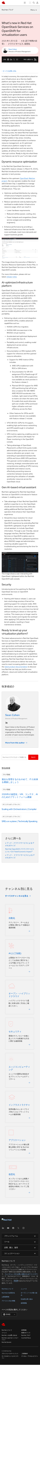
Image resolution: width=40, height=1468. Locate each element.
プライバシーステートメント (10, 1353)
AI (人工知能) (15, 953)
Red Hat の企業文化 (8, 1293)
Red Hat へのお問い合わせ (9, 1335)
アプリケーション (17, 1140)
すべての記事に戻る (9, 71)
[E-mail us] (17, 59)
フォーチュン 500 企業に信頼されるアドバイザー (21, 1274)
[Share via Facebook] (8, 59)
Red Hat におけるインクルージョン (10, 1338)
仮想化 (27, 44)
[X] (18, 1229)
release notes (11, 277)
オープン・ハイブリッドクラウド (19, 995)
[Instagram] (23, 1229)
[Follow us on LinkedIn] (6, 722)
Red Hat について (7, 1289)
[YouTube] (8, 1229)
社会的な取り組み (27, 1299)
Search (33, 757)
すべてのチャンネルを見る (16, 896)
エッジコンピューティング (19, 1068)
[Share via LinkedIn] (11, 59)
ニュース (24, 1289)
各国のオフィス (25, 1333)
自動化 (12, 918)
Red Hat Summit (6, 1342)
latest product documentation (16, 667)
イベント (4, 1333)
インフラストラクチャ (19, 1105)
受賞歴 (16, 1281)
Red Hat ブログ (7, 10)
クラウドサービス (15, 44)
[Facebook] (13, 1229)
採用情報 (24, 1303)
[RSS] (35, 59)
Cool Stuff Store (26, 1338)
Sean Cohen (13, 49)
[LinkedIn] (3, 1229)
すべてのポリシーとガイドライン (10, 1357)
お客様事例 (5, 1297)
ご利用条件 (24, 1353)
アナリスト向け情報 (8, 1301)
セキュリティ (15, 1031)
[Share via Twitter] (14, 59)
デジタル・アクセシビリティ (29, 1356)
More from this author (15, 742)
